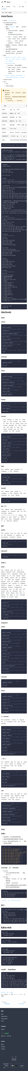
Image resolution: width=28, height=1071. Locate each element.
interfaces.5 (12, 20)
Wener (3, 1029)
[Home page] (2, 7)
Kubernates (4, 1018)
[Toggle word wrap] (22, 145)
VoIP (2, 1021)
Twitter (3, 1049)
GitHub (3, 1046)
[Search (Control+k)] (25, 2)
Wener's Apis (5, 1036)
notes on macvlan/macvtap (11, 900)
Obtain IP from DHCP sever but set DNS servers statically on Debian (16, 59)
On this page (6, 12)
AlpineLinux (4, 1016)
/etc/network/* (10, 63)
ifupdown (12, 27)
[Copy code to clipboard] (25, 145)
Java (2, 1014)
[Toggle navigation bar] (2, 2)
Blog (2, 1044)
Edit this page (8, 992)
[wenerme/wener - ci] (5, 1034)
